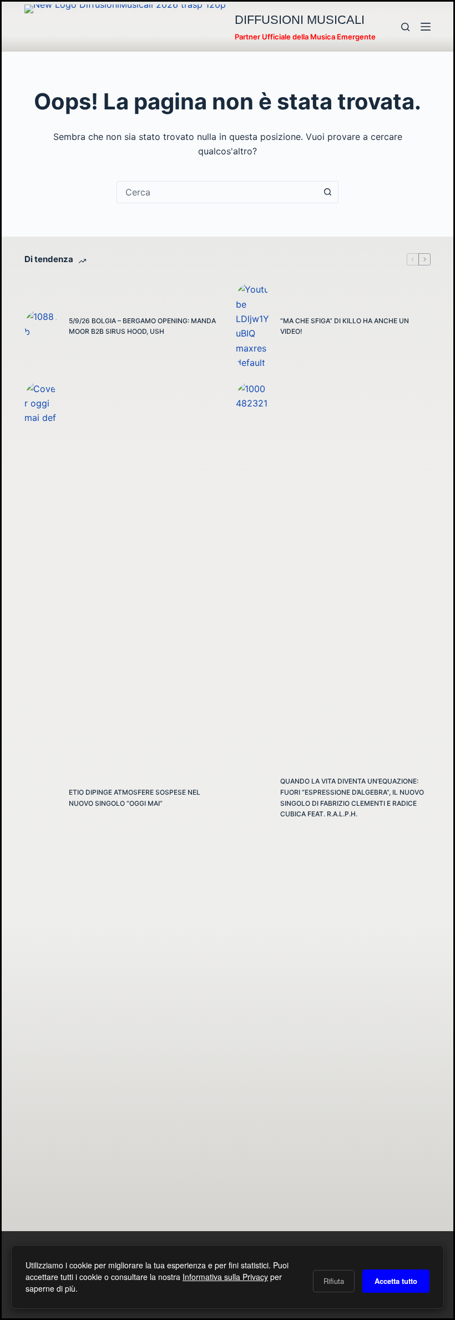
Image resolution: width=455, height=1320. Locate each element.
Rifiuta (333, 1281)
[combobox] (217, 192)
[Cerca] (405, 27)
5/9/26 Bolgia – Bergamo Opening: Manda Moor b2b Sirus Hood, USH (142, 326)
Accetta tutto (396, 1281)
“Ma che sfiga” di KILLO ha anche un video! (344, 326)
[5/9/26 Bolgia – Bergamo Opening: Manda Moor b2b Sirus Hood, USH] (41, 326)
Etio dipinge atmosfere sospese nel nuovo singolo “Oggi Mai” (134, 797)
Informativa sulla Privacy (225, 1276)
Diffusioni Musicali (300, 20)
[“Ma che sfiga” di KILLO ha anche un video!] (252, 326)
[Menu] (426, 27)
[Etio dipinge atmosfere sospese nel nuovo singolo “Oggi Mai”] (41, 798)
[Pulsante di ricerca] (327, 192)
